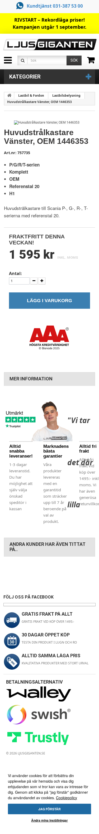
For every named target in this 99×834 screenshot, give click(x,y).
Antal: (15, 274)
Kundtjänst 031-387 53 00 (55, 6)
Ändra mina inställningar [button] (49, 820)
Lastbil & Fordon (31, 95)
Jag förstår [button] (49, 809)
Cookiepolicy (66, 797)
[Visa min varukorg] (93, 62)
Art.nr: (10, 153)
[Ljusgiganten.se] (49, 45)
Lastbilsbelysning (66, 95)
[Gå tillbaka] (9, 95)
